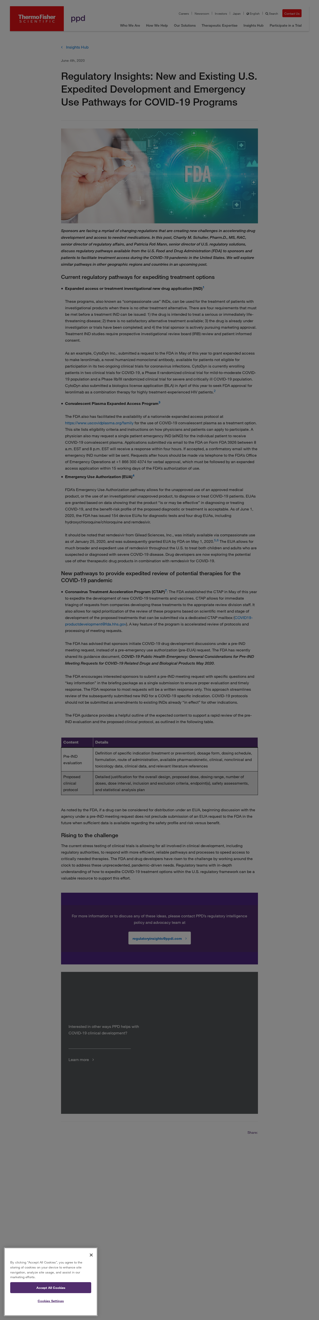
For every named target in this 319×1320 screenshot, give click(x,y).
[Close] (91, 1255)
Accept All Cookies (50, 1288)
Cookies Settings (51, 1301)
